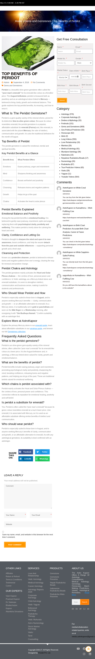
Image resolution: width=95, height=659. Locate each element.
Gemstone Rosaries (54, 578)
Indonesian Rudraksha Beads (57, 589)
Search (84, 602)
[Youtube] (78, 648)
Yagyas (64, 174)
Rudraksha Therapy (32, 615)
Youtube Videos (67, 177)
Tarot (30, 636)
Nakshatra (65, 155)
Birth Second (86, 85)
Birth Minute (74, 85)
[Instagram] (84, 654)
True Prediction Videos (70, 167)
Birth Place (86, 71)
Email (78, 47)
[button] (25, 451)
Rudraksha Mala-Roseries (57, 595)
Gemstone (54, 573)
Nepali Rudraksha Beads (57, 584)
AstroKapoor (68, 188)
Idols (63, 136)
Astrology (65, 114)
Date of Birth (74, 71)
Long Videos (66, 139)
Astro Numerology (36, 623)
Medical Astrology (68, 149)
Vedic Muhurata (34, 620)
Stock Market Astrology (34, 627)
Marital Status (62, 70)
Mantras (64, 146)
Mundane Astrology (69, 152)
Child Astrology (34, 601)
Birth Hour (61, 85)
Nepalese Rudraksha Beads (73, 158)
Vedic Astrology (34, 579)
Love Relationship (68, 142)
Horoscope (65, 133)
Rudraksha (65, 164)
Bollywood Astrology (32, 609)
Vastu (63, 171)
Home (18, 21)
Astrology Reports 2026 (36, 591)
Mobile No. (61, 59)
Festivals (65, 123)
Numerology (66, 161)
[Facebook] (84, 648)
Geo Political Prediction (71, 130)
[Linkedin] (90, 654)
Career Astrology (35, 586)
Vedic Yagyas (34, 605)
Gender (79, 59)
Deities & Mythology (69, 120)
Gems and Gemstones (37, 21)
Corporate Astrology (69, 117)
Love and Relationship (33, 574)
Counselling (33, 639)
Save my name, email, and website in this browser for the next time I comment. (27, 536)
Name (59, 47)
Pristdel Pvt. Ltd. (44, 653)
